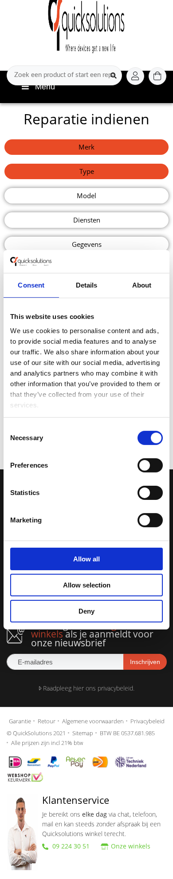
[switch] (150, 465)
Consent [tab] (31, 285)
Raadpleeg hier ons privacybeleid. (87, 688)
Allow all (86, 559)
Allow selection (86, 585)
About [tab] (142, 285)
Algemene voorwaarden (93, 721)
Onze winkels (130, 846)
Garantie (20, 721)
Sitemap (82, 733)
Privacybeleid (147, 721)
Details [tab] (87, 285)
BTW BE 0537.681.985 (127, 733)
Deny (86, 610)
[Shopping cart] (157, 76)
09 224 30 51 (70, 846)
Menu (45, 86)
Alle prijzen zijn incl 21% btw (47, 743)
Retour (46, 721)
